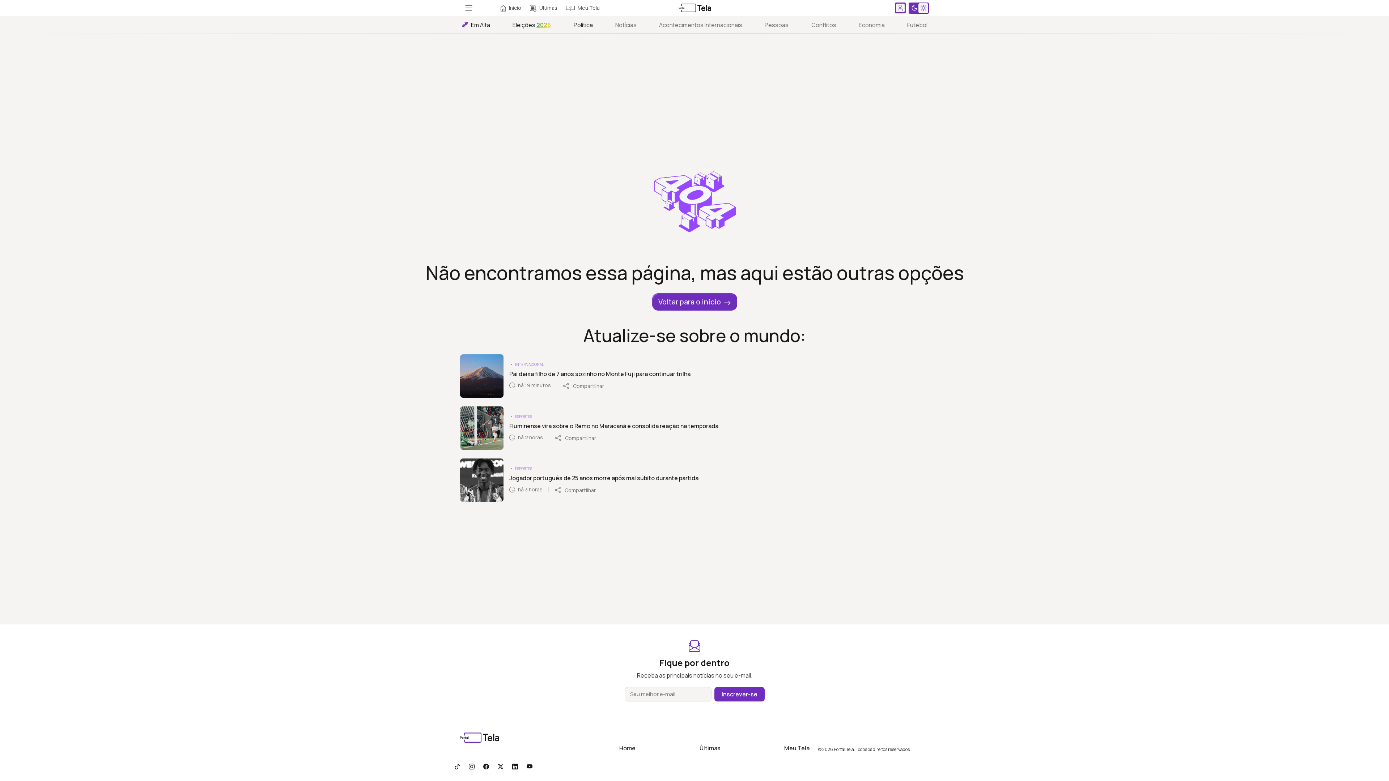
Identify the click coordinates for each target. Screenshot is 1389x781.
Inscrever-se (739, 694)
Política (583, 25)
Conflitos (823, 25)
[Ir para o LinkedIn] (515, 766)
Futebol (917, 25)
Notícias (626, 25)
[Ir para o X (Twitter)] (500, 766)
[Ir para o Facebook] (486, 766)
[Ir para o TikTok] (457, 766)
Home (627, 748)
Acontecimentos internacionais (700, 25)
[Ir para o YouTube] (529, 766)
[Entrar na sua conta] (900, 8)
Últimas (548, 7)
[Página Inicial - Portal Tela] (694, 8)
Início (515, 7)
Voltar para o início (689, 302)
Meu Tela (589, 7)
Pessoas (777, 25)
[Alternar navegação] (468, 8)
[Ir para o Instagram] (471, 766)
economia (872, 25)
